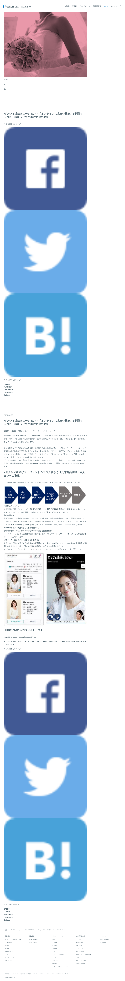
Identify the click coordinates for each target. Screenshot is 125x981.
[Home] (6, 929)
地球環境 (54, 948)
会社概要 (7, 948)
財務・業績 (79, 945)
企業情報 (67, 6)
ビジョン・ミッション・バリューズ (13, 939)
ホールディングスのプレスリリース (30, 930)
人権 (53, 951)
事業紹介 (74, 6)
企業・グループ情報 (81, 960)
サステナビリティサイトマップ (60, 966)
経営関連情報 (79, 942)
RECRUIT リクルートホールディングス (17, 6)
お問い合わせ (114, 6)
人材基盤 (54, 942)
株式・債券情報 (80, 951)
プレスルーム (14, 930)
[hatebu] (45, 375)
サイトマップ (14, 974)
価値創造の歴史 (9, 951)
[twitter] (45, 292)
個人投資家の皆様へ (81, 963)
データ (54, 957)
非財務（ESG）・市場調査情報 (83, 954)
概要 (53, 939)
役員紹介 (7, 945)
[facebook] (45, 209)
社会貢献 (54, 945)
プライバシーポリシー (38, 974)
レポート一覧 (8, 960)
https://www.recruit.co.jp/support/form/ (20, 637)
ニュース (106, 6)
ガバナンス (7, 954)
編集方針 (54, 963)
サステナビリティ (85, 6)
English (120, 3)
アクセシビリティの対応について (55, 974)
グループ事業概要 (33, 939)
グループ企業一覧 (33, 942)
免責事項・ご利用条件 (25, 974)
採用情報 (103, 943)
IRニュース (79, 939)
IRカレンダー (79, 957)
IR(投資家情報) (97, 6)
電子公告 (7, 974)
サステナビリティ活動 (57, 954)
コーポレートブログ (10, 957)
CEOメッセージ (8, 942)
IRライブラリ (79, 948)
